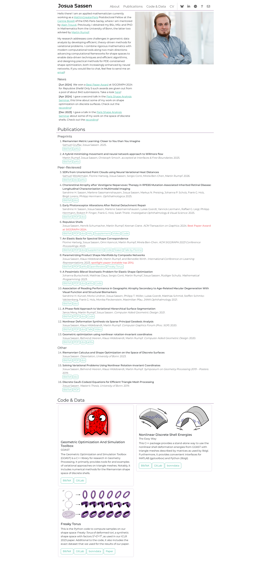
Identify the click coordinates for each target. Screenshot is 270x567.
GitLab (80, 480)
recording (65, 107)
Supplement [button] (102, 233)
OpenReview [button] (97, 266)
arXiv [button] (76, 148)
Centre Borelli (66, 21)
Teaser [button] (118, 250)
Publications (133, 6)
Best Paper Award (97, 84)
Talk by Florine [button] (133, 250)
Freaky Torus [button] (115, 266)
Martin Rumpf (80, 32)
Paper (109, 551)
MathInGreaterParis (86, 17)
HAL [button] (89, 233)
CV (172, 6)
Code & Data (156, 6)
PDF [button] (76, 216)
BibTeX (67, 148)
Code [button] (125, 233)
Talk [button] (89, 329)
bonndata (173, 465)
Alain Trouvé (69, 24)
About (115, 6)
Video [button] (116, 233)
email (61, 72)
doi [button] (76, 179)
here (118, 92)
